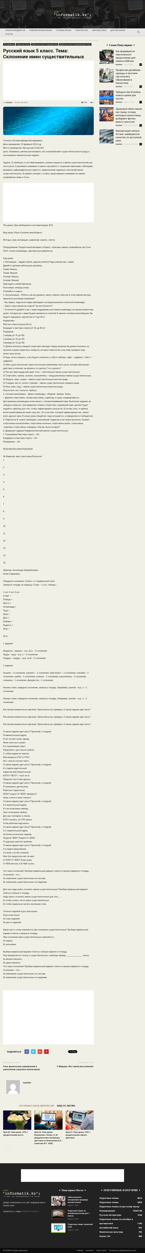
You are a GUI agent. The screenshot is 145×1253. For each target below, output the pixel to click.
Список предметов (15, 30)
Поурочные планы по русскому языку (44, 44)
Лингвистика (99, 30)
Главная (79, 1250)
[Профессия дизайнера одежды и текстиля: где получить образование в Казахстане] (106, 75)
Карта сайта (101, 1250)
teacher (9, 102)
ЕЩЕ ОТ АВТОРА (66, 1106)
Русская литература (110, 1215)
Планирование (18, 40)
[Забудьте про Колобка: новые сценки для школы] (106, 97)
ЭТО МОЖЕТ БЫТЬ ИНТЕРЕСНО (36, 1106)
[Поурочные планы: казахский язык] (58, 1228)
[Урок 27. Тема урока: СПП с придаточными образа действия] (80, 1120)
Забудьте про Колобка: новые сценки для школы (128, 95)
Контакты (90, 1250)
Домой (6, 40)
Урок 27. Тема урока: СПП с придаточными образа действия (78, 1135)
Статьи (9, 34)
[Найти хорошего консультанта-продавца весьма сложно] (58, 1201)
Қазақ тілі (104, 1236)
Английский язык (108, 1227)
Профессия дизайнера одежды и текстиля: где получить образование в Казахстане (128, 76)
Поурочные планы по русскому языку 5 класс (75, 44)
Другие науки (117, 30)
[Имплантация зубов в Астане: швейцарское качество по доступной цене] (106, 136)
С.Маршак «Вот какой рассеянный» (75, 1066)
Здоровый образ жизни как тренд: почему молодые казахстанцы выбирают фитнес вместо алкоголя (129, 115)
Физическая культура (111, 1232)
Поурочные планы (35, 40)
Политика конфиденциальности (122, 1250)
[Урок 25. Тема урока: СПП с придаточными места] (17, 1120)
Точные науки (63, 30)
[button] (138, 32)
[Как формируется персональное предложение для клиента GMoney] (106, 57)
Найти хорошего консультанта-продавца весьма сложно (78, 1199)
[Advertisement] (48, 80)
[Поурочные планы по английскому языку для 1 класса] (58, 1214)
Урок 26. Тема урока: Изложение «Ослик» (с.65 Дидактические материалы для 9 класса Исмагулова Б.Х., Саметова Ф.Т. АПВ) (48, 1137)
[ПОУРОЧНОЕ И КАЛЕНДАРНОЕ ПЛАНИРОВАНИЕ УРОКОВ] (72, 14)
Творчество (81, 30)
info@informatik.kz (30, 1211)
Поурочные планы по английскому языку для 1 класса (78, 1213)
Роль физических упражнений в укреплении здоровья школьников (21, 1068)
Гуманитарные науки (40, 30)
